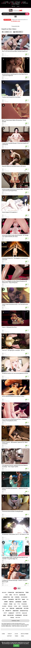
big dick (4, 592)
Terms (16, 636)
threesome (25, 606)
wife (3, 608)
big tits (17, 599)
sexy (20, 606)
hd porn (26, 608)
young (15, 606)
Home (3, 633)
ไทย (9, 3)
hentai (11, 602)
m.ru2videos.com (15, 21)
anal (10, 594)
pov (27, 599)
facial (12, 617)
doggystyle (24, 610)
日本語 (12, 2)
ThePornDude (25, 3)
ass (15, 604)
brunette (8, 610)
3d (3, 610)
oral (6, 594)
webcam (12, 608)
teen (26, 592)
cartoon (18, 613)
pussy (5, 604)
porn (10, 604)
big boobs (11, 615)
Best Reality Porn (16, 3)
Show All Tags (15, 620)
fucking (4, 599)
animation (6, 597)
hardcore (19, 608)
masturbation (20, 592)
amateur (15, 610)
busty (5, 613)
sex (12, 597)
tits (18, 604)
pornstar (11, 592)
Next (19, 588)
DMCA (22, 636)
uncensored (24, 597)
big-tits (16, 594)
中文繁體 (6, 2)
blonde (4, 606)
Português (18, 2)
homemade (18, 615)
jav (7, 608)
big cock (18, 617)
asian (24, 602)
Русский (4, 3)
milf (4, 615)
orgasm (10, 606)
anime (6, 601)
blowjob (22, 595)
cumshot (11, 613)
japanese (18, 602)
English (24, 2)
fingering (24, 604)
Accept (16, 645)
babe (23, 599)
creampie (11, 599)
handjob (24, 613)
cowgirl (17, 597)
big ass (25, 615)
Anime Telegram (16, 4)
